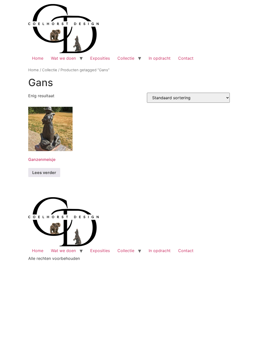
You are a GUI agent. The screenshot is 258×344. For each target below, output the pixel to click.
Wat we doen (63, 58)
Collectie (125, 58)
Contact (186, 58)
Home (37, 58)
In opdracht (160, 58)
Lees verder (44, 172)
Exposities (100, 58)
